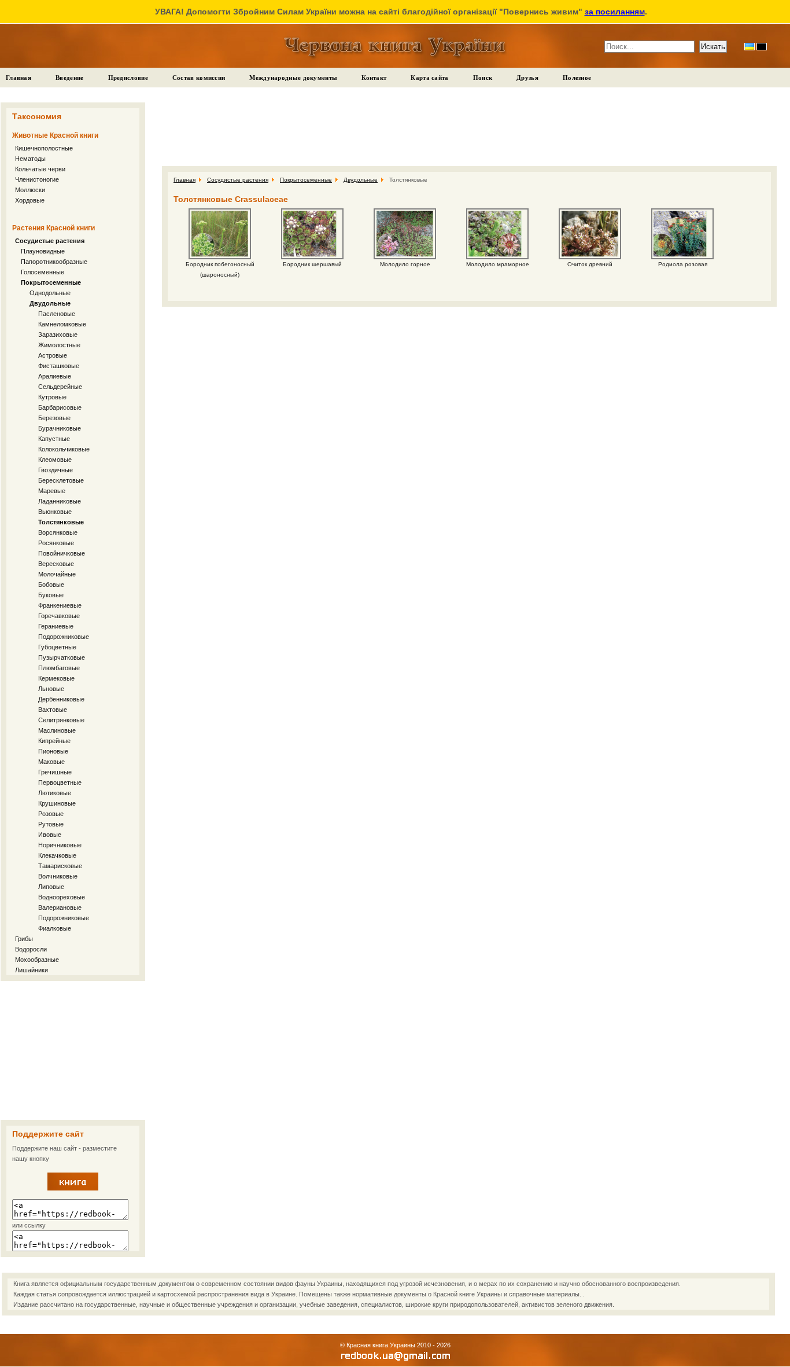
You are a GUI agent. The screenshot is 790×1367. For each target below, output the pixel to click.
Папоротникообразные (54, 261)
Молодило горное (405, 264)
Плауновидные (43, 251)
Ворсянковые (57, 532)
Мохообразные (37, 959)
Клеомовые (55, 459)
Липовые (51, 886)
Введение (69, 77)
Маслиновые (57, 730)
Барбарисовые (60, 407)
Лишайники (31, 970)
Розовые (51, 813)
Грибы (24, 938)
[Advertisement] (73, 1050)
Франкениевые (60, 605)
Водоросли (31, 949)
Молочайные (57, 574)
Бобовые (51, 584)
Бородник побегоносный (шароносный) (220, 269)
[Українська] (749, 46)
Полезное (577, 77)
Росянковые (56, 542)
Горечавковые (59, 615)
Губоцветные (57, 647)
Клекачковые (57, 855)
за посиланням (615, 11)
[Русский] (761, 46)
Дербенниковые (61, 699)
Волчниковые (57, 876)
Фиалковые (54, 928)
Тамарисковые (60, 865)
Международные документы (293, 77)
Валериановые (60, 907)
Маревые (51, 490)
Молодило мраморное (497, 264)
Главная (18, 77)
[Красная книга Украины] (72, 1188)
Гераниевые (55, 626)
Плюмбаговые (59, 667)
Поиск (483, 77)
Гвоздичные (55, 469)
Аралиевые (54, 376)
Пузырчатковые (61, 657)
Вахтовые (52, 709)
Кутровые (52, 397)
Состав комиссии (199, 77)
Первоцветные (60, 782)
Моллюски (30, 189)
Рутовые (51, 824)
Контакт (373, 77)
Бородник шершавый (312, 264)
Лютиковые (54, 792)
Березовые (54, 417)
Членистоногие (37, 179)
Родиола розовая (682, 264)
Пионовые (53, 751)
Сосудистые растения (49, 240)
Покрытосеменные (51, 282)
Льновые (51, 688)
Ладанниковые (59, 501)
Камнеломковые (62, 324)
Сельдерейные (60, 386)
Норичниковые (60, 844)
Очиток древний (589, 264)
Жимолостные (59, 344)
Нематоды (30, 158)
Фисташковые (58, 365)
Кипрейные (54, 740)
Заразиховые (57, 334)
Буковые (51, 594)
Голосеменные (42, 272)
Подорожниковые (63, 636)
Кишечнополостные (44, 148)
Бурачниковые (59, 428)
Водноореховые (61, 897)
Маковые (51, 761)
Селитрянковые (61, 719)
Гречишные (55, 772)
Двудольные (50, 303)
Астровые (52, 355)
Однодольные (50, 292)
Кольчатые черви (40, 169)
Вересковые (56, 563)
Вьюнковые (55, 511)
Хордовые (30, 200)
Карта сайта (429, 77)
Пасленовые (56, 313)
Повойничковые (61, 553)
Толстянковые (61, 522)
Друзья (527, 77)
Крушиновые (57, 803)
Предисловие (128, 77)
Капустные (54, 438)
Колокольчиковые (64, 449)
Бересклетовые (61, 480)
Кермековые (56, 678)
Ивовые (49, 834)
